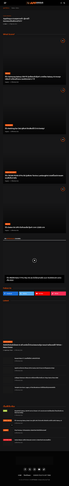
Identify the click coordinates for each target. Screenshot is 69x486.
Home (13, 8)
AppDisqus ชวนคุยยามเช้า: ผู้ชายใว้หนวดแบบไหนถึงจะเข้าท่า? (16, 19)
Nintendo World (8, 440)
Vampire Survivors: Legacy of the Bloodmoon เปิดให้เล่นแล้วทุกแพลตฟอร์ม (35, 387)
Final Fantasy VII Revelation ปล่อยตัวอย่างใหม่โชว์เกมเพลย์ (30, 430)
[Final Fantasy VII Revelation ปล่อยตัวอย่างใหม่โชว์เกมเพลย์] (8, 432)
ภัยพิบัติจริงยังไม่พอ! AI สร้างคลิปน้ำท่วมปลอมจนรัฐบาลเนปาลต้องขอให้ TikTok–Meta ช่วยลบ (32, 346)
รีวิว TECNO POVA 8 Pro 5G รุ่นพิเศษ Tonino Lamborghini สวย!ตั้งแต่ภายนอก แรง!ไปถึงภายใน (34, 176)
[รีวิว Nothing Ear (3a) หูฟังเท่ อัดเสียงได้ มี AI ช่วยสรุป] (34, 110)
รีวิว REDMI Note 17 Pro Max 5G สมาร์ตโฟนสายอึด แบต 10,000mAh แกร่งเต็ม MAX (34, 279)
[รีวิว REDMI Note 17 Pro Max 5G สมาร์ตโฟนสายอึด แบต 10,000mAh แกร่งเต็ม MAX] (34, 260)
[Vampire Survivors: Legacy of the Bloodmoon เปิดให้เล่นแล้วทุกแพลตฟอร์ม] (8, 389)
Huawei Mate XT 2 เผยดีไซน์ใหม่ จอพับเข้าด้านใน (27, 358)
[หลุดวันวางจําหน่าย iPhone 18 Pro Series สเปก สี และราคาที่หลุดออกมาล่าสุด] (8, 370)
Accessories (9, 125)
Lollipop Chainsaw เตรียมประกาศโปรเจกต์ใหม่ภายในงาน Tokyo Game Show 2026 (36, 378)
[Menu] (5, 3)
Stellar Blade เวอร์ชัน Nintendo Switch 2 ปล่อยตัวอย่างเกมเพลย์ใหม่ (33, 440)
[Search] (64, 3)
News (5, 410)
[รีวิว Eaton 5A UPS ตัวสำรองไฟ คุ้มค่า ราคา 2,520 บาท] (34, 209)
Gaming (6, 430)
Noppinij (7, 82)
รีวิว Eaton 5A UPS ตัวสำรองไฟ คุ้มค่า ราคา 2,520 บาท (25, 227)
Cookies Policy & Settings (42, 475)
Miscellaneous (8, 341)
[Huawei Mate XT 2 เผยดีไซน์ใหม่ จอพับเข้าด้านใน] (8, 360)
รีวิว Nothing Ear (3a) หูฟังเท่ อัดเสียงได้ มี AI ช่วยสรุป (24, 128)
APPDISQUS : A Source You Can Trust (41, 479)
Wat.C (5, 24)
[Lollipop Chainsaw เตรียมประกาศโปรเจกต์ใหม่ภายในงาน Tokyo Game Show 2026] (8, 380)
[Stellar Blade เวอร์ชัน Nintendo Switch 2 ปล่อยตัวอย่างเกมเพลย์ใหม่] (8, 442)
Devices (8, 73)
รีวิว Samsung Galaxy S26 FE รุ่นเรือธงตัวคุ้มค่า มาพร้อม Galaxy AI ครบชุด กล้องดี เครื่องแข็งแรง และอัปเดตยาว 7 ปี (33, 78)
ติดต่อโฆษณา (27, 475)
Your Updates (7, 16)
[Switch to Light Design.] (61, 3)
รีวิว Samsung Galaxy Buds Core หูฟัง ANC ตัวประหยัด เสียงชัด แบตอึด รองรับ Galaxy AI (38, 420)
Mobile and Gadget (11, 172)
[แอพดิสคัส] (34, 3)
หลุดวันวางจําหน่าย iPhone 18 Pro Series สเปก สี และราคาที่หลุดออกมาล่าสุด (34, 368)
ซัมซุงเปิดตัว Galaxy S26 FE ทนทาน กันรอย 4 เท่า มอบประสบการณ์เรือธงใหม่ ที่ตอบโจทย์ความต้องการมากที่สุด (39, 412)
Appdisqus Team (8, 350)
